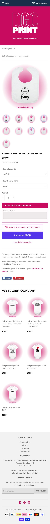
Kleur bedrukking (10, 181)
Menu (7, 3)
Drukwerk (25, 448)
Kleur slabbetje (9, 169)
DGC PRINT (17, 510)
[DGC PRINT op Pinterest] (24, 503)
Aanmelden (41, 491)
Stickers (25, 445)
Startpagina (7, 48)
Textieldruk (25, 451)
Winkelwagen (42, 3)
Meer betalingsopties (22, 242)
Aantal (5, 193)
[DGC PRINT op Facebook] (20, 503)
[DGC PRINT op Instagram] (29, 503)
